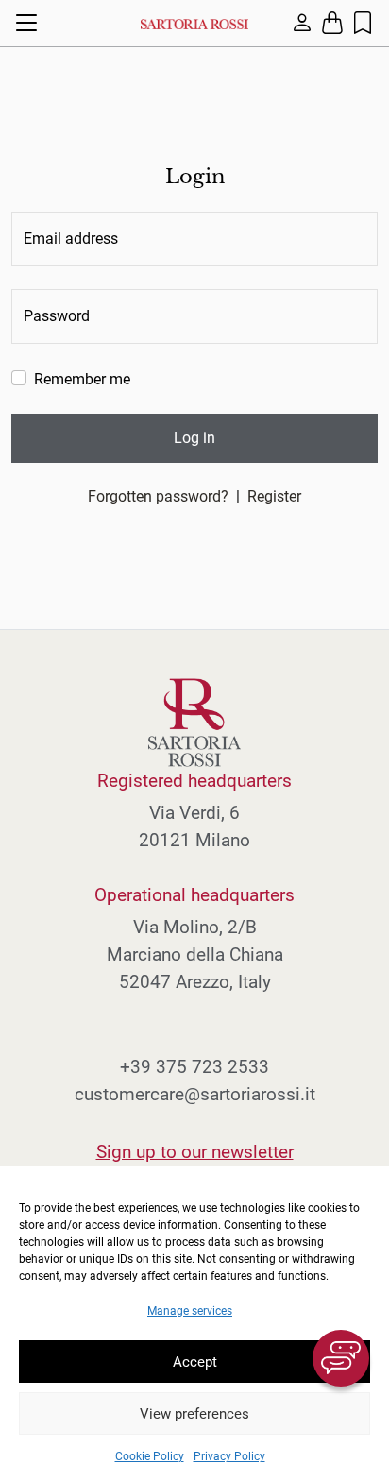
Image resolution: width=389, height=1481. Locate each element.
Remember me (82, 379)
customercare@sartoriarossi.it (195, 1094)
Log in (194, 438)
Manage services (189, 1311)
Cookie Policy (149, 1456)
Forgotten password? (158, 496)
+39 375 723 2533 (194, 1067)
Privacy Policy (229, 1456)
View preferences (194, 1413)
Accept (195, 1361)
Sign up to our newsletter (195, 1152)
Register (274, 496)
